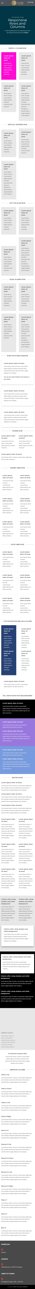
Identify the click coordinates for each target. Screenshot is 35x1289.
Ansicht (3, 1252)
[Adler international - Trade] (17, 3)
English (29, 2)
